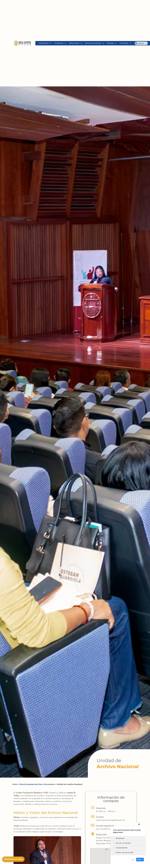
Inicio (14, 784)
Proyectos (58, 43)
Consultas (124, 43)
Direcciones (74, 43)
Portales (110, 43)
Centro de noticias (93, 43)
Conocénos (44, 43)
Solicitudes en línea (13, 859)
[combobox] (141, 43)
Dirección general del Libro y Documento (37, 784)
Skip (133, 859)
